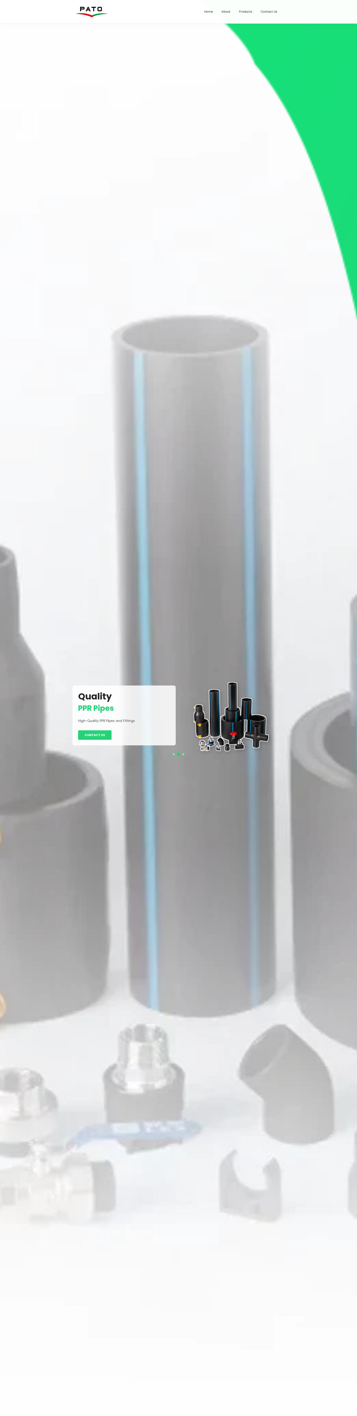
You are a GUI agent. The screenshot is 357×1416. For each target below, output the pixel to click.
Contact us (95, 735)
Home (208, 11)
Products (245, 11)
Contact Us (269, 11)
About (225, 11)
